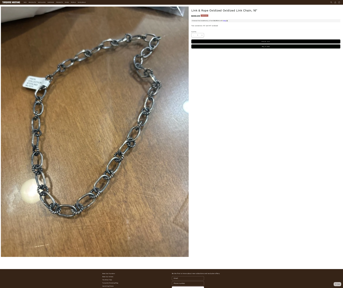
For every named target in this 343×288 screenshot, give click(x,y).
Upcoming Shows (108, 286)
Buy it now (266, 46)
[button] (331, 2)
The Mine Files (107, 279)
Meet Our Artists (107, 276)
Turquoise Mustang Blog (110, 283)
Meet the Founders (108, 273)
